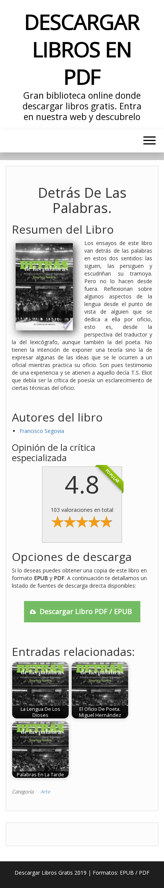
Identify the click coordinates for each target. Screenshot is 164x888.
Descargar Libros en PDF (81, 49)
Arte (45, 791)
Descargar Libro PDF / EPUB (86, 611)
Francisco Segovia (41, 430)
